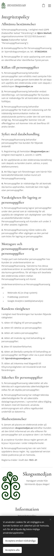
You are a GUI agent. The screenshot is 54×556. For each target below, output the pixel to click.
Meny (49, 6)
